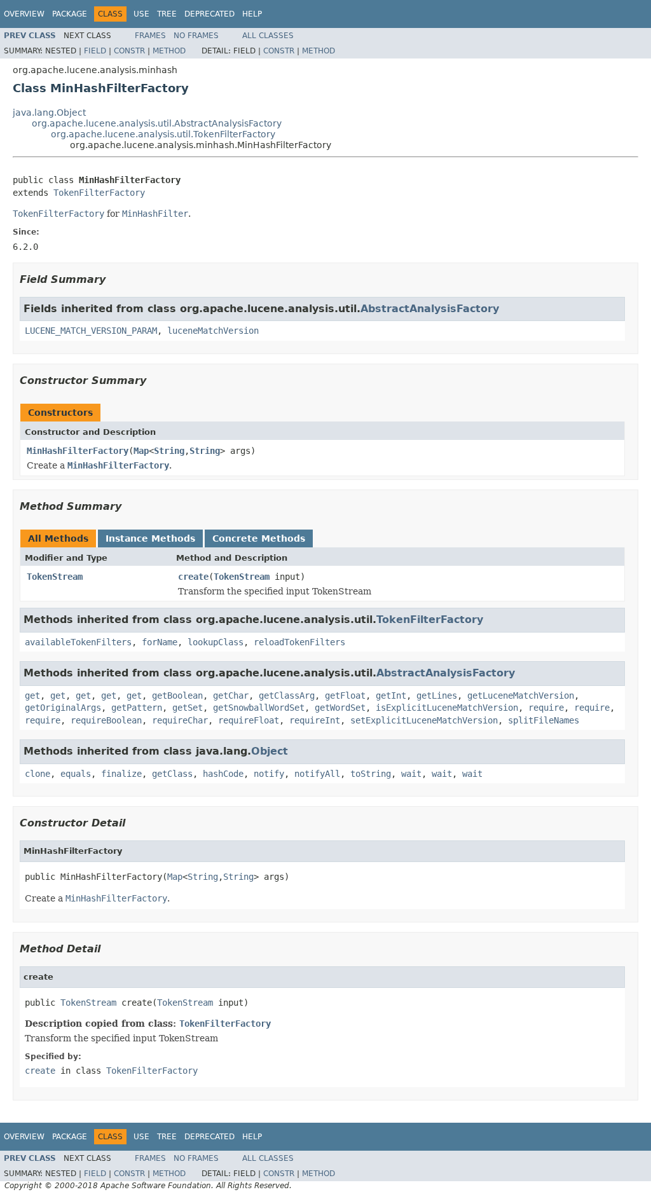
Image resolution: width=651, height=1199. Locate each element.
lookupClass (215, 642)
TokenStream (55, 577)
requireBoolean (106, 720)
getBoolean (177, 695)
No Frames (196, 35)
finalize (121, 774)
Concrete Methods (258, 538)
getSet (187, 707)
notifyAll (317, 774)
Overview (24, 14)
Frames (150, 35)
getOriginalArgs (63, 707)
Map (141, 451)
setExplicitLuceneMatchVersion (424, 720)
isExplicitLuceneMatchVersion (447, 707)
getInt (391, 695)
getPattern (136, 707)
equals (75, 774)
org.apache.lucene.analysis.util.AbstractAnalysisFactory (157, 123)
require (546, 707)
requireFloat (248, 720)
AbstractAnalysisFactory (429, 309)
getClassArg (287, 695)
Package (69, 14)
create (193, 577)
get (32, 695)
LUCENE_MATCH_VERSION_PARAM (91, 330)
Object (269, 751)
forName (159, 642)
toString (370, 774)
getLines (436, 695)
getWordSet (340, 707)
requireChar (180, 720)
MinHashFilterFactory (77, 451)
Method (169, 50)
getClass (172, 774)
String (169, 451)
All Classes (268, 35)
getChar (231, 695)
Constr (129, 50)
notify (269, 774)
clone (37, 774)
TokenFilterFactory (99, 193)
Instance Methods (150, 538)
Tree (167, 14)
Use (141, 14)
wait (411, 774)
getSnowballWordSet (259, 707)
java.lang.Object (49, 112)
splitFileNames (543, 720)
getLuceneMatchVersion (520, 695)
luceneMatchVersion (213, 330)
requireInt (314, 720)
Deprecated (209, 14)
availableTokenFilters (78, 642)
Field (95, 50)
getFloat (345, 695)
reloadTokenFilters (299, 642)
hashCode (223, 774)
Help (252, 14)
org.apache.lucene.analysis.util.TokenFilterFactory (163, 134)
